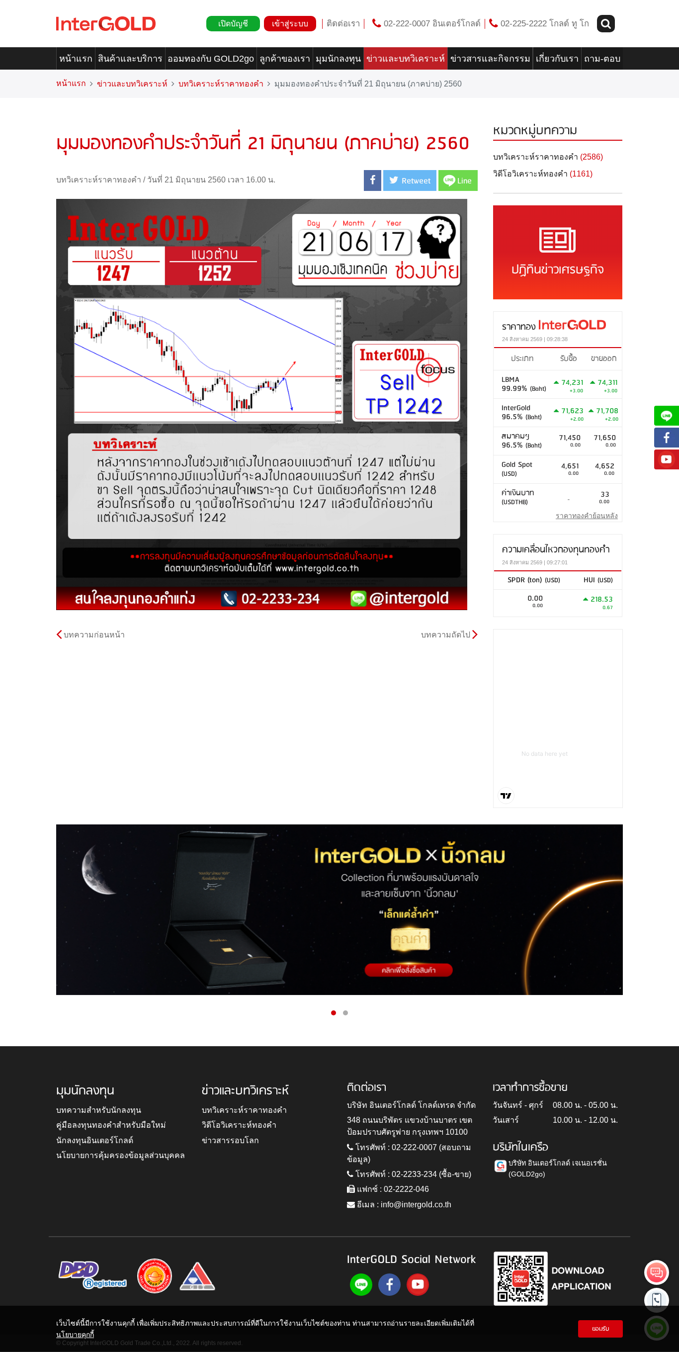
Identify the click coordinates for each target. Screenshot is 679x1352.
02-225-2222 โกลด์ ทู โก (543, 23)
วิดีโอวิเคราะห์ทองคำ (239, 1125)
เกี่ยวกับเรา (557, 59)
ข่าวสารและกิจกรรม (490, 59)
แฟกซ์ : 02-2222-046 (392, 1189)
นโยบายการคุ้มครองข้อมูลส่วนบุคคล (120, 1155)
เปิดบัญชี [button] (233, 23)
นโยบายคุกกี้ (75, 1335)
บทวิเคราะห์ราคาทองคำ (220, 84)
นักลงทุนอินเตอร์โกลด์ (94, 1140)
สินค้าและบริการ (130, 59)
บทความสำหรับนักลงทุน (98, 1110)
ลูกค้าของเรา (284, 59)
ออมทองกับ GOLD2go (211, 59)
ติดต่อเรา (343, 23)
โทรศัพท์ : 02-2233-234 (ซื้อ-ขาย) (412, 1174)
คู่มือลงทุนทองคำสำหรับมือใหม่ (111, 1125)
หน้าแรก (75, 59)
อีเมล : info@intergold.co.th (403, 1204)
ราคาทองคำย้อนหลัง (587, 516)
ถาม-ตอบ (602, 59)
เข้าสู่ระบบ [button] (290, 23)
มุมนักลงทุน (338, 59)
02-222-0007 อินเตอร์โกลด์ (431, 23)
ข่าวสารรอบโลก (230, 1140)
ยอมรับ (600, 1329)
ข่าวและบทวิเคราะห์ (405, 59)
